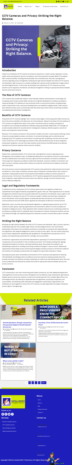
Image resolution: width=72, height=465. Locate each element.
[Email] (38, 431)
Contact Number (42, 425)
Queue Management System (9, 428)
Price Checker (61, 326)
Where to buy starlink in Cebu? (13, 361)
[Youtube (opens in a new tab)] (63, 1)
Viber (38, 443)
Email (38, 434)
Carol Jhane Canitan (8, 329)
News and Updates (28, 329)
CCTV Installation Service (8, 425)
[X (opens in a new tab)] (57, 1)
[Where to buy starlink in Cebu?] (18, 350)
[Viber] (38, 440)
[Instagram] (12, 414)
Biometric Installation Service (9, 421)
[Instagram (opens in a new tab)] (61, 1)
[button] (54, 403)
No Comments (43, 328)
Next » (43, 382)
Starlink (13, 364)
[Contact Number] (38, 421)
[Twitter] (6, 414)
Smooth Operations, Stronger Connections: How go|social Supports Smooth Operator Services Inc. (17, 325)
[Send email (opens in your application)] (65, 1)
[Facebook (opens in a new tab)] (59, 1)
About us (40, 403)
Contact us (40, 412)
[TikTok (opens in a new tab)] (67, 1)
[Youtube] (9, 414)
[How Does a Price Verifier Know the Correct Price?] (53, 312)
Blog (23, 329)
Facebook (40, 453)
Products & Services (42, 409)
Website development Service (9, 431)
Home (39, 399)
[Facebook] (2, 414)
